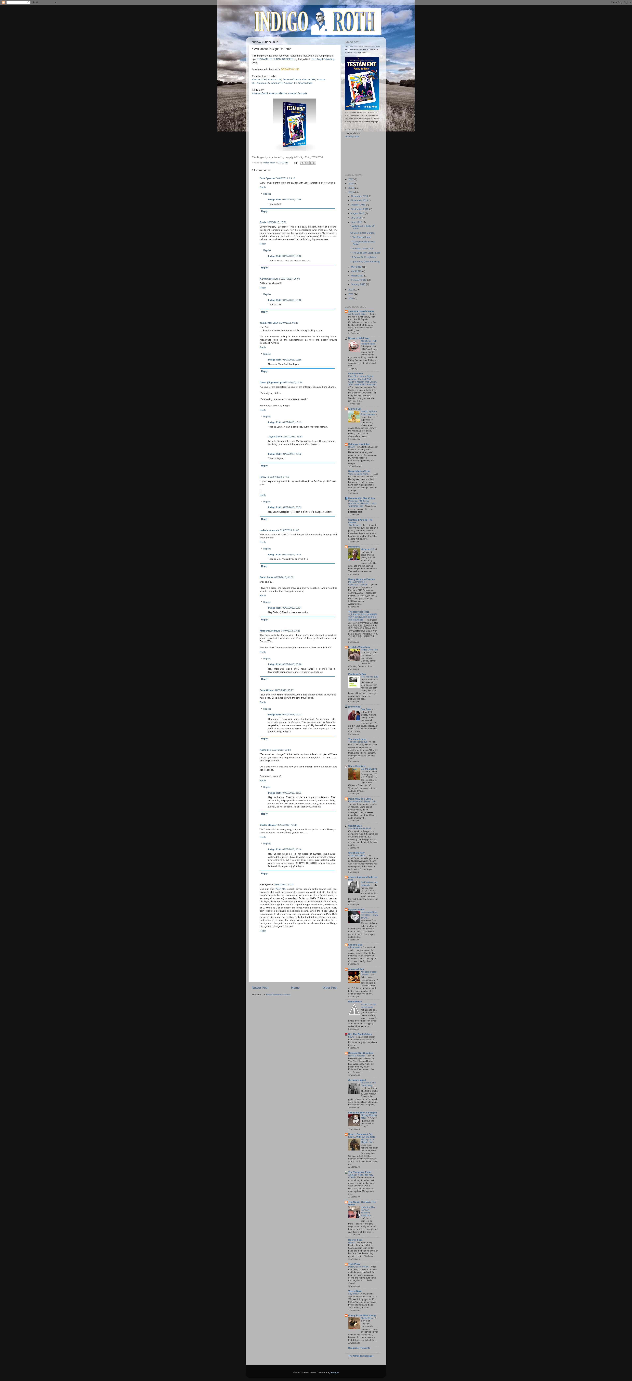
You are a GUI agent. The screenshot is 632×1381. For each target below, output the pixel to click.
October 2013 (358, 204)
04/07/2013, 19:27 (284, 690)
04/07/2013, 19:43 (292, 714)
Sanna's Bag (355, 945)
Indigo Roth (274, 199)
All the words (354, 947)
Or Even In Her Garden (362, 233)
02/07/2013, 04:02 (283, 577)
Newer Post (260, 987)
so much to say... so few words (369, 1005)
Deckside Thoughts (359, 1348)
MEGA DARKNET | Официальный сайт (358, 583)
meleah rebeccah (269, 530)
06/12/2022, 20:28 (284, 884)
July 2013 (356, 217)
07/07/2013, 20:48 (292, 849)
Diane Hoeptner (357, 766)
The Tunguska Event (359, 1172)
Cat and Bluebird (369, 769)
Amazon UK (274, 79)
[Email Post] (295, 162)
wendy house (355, 373)
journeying (354, 706)
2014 (351, 188)
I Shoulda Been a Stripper (362, 1112)
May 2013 (356, 267)
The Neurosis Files (358, 612)
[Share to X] (308, 163)
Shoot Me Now (356, 853)
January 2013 (358, 284)
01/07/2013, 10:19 (292, 360)
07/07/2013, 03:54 (281, 750)
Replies (267, 194)
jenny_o (264, 477)
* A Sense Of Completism (363, 257)
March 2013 (357, 275)
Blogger (335, 1372)
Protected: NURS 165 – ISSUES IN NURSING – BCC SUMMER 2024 (362, 504)
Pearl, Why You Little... (360, 799)
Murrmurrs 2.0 (368, 549)
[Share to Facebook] (311, 163)
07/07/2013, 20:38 (287, 825)
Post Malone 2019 (369, 677)
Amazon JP (290, 83)
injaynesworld (356, 909)
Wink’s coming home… (359, 474)
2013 (351, 192)
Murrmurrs (354, 547)
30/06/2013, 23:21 (276, 222)
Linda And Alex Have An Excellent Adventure (368, 1211)
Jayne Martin (275, 436)
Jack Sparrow (267, 178)
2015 (351, 183)
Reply (263, 187)
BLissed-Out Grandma (360, 1053)
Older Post (329, 987)
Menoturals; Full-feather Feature (369, 342)
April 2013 (356, 271)
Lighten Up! (355, 409)
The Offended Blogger (360, 1356)
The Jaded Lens (357, 739)
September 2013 (360, 209)
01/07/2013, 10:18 (292, 256)
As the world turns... (358, 314)
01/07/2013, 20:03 (292, 454)
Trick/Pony (354, 1264)
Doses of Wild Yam (358, 338)
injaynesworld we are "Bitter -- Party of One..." (369, 915)
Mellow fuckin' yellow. (358, 1267)
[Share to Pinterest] (314, 163)
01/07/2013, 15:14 (293, 382)
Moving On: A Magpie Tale (367, 1141)
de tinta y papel (357, 1080)
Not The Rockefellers (360, 1034)
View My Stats (352, 136)
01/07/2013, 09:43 (288, 323)
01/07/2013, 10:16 (292, 199)
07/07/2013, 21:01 (292, 793)
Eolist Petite (266, 577)
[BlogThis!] (304, 163)
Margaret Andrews (270, 631)
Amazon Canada (292, 79)
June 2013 (357, 222)
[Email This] (301, 163)
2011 (351, 294)
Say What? (353, 1294)
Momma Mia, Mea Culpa (361, 498)
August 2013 (358, 213)
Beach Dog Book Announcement (369, 413)
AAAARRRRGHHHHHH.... (361, 828)
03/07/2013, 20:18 (292, 664)
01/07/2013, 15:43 (292, 422)
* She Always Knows (360, 237)
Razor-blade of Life (359, 471)
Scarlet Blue (355, 826)
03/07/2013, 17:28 (290, 631)
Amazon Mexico (278, 93)
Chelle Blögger (268, 825)
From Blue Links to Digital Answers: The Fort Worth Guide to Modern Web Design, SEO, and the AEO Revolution (362, 380)
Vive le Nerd (355, 1291)
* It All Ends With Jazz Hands (365, 253)
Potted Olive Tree (369, 649)
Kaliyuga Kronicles (358, 444)
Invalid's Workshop (359, 647)
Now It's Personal (357, 1055)
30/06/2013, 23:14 (285, 178)
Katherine (265, 750)
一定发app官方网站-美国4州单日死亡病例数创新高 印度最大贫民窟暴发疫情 (362, 617)
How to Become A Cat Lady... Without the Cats (361, 1135)
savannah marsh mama (361, 311)
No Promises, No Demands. (369, 883)
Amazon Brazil (260, 93)
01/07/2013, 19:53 (293, 436)
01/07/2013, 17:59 (279, 477)
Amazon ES (263, 83)
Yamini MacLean (269, 323)
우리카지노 (280, 889)
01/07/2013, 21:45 (289, 530)
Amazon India (305, 83)
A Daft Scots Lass (270, 279)
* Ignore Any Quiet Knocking (365, 261)
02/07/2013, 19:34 (292, 554)
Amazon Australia (297, 93)
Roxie (263, 222)
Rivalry (352, 447)
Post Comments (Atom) (278, 994)
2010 (351, 298)
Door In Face (355, 1240)
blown (351, 1037)
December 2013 (360, 196)
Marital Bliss (367, 1318)
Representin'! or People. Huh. (362, 801)
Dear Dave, (366, 709)
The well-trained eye (358, 742)
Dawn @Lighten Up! (271, 382)
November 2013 (360, 200)
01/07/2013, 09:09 (290, 279)
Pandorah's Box (357, 674)
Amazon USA (259, 79)
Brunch (352, 1242)
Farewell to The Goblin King (368, 1084)
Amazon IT (277, 83)
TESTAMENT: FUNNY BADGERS (275, 59)
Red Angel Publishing (323, 59)
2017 (351, 179)
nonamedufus (356, 969)
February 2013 (359, 280)
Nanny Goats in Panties (361, 579)
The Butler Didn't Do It (361, 248)
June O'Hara (267, 690)
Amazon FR (308, 79)
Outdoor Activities (357, 855)
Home (295, 987)
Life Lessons (355, 525)
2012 (351, 289)
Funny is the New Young (362, 1315)
